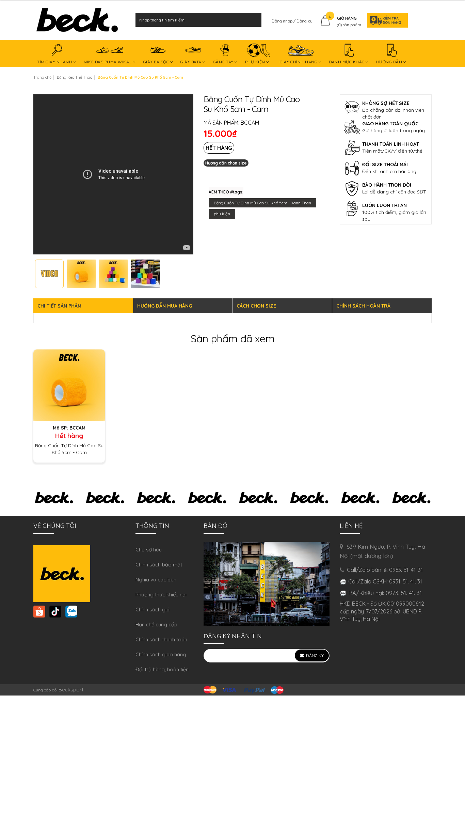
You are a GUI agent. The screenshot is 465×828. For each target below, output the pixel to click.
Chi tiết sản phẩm (59, 306)
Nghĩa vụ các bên (155, 579)
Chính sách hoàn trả (363, 306)
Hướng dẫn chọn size (226, 163)
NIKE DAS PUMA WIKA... (108, 61)
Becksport (71, 689)
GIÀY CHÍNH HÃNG (299, 61)
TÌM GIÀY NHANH (55, 61)
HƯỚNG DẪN (389, 61)
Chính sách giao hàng (160, 654)
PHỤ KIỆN (256, 61)
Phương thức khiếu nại (161, 594)
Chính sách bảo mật (158, 564)
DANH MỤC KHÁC (347, 61)
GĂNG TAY (224, 61)
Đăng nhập (282, 21)
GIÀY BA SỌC (156, 61)
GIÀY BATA (191, 61)
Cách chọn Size (256, 306)
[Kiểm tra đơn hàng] (385, 19)
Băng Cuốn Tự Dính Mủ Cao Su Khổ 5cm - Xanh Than (262, 202)
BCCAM (250, 122)
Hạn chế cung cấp (156, 624)
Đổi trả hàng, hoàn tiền (162, 669)
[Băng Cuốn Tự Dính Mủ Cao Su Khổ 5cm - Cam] (69, 384)
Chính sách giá (152, 609)
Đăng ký (304, 21)
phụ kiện (222, 213)
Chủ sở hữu (148, 549)
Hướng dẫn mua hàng (164, 306)
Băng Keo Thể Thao (74, 77)
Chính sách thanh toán (161, 639)
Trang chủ (42, 77)
